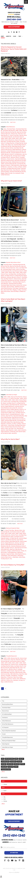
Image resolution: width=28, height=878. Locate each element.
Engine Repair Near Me (17, 146)
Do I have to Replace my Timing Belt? (12, 565)
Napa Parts (12, 549)
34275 (9, 138)
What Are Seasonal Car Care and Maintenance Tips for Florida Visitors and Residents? (13, 49)
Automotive (10, 166)
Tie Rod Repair (4, 555)
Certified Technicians (16, 550)
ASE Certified (3, 422)
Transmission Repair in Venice (9, 269)
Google (8, 860)
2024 (3, 787)
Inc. (7, 398)
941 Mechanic (4, 166)
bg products (14, 433)
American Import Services (6, 149)
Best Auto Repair (10, 286)
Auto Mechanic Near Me (6, 146)
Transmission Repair (11, 129)
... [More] (3, 749)
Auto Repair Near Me (11, 141)
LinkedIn (8, 32)
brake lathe (16, 764)
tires (3, 758)
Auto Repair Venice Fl (9, 275)
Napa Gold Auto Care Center (13, 280)
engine (15, 430)
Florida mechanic (10, 159)
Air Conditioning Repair (7, 714)
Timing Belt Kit (14, 675)
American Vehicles (9, 147)
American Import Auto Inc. (6, 282)
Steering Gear (20, 555)
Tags (19, 36)
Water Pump (16, 677)
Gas (12, 144)
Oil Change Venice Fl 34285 (19, 155)
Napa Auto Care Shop (21, 132)
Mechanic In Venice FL (6, 165)
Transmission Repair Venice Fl (19, 282)
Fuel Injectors (5, 717)
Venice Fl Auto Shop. (14, 135)
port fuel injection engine (6, 433)
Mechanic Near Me (5, 266)
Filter (2, 155)
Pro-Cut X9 (10, 766)
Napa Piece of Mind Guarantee (7, 160)
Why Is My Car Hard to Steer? (10, 439)
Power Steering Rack (12, 555)
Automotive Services (19, 406)
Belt (18, 678)
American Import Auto (5, 133)
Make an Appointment (14, 26)
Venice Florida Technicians (6, 288)
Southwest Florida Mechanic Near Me (18, 171)
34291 (24, 138)
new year (21, 758)
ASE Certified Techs (15, 165)
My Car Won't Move (8, 289)
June (4, 799)
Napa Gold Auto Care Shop (20, 160)
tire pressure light (5, 761)
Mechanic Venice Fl (15, 157)
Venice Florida (11, 425)
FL (8, 135)
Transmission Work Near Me (9, 130)
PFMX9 (22, 764)
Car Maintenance (18, 154)
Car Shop (15, 166)
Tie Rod (22, 550)
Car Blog (19, 289)
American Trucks (18, 140)
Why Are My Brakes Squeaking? (9, 730)
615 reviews (17, 14)
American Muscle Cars (9, 140)
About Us (8, 36)
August (4, 790)
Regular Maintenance (17, 149)
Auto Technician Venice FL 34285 (19, 270)
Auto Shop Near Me (21, 163)
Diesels (3, 37)
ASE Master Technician (20, 286)
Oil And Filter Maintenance (7, 724)
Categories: (5, 697)
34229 (13, 138)
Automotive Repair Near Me (10, 163)
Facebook (11, 32)
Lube (23, 154)
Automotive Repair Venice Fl (20, 144)
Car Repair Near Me (10, 143)
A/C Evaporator (5, 727)
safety (5, 129)
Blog (14, 36)
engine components (22, 430)
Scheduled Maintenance (15, 414)
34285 (16, 130)
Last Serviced (10, 411)
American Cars (9, 680)
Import (13, 412)
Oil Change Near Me (8, 155)
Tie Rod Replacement (12, 552)
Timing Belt (7, 675)
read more (12, 122)
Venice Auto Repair (15, 291)
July (4, 796)
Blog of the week (8, 173)
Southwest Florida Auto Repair (15, 283)
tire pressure (13, 761)
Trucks (17, 267)
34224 (2, 140)
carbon (6, 428)
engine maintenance (5, 431)
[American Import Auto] (14, 6)
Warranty (9, 277)
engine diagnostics (10, 430)
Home (2, 36)
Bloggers (3, 173)
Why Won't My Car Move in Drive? (13, 262)
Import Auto (20, 133)
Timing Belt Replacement (11, 656)
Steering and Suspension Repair (12, 528)
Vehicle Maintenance (10, 126)
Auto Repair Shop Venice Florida (13, 168)
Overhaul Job (19, 285)
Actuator (4, 734)
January (5, 784)
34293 (6, 138)
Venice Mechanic (16, 170)
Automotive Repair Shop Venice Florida (12, 426)
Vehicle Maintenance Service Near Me (15, 151)
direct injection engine (20, 431)
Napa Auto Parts (9, 415)
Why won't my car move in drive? (11, 181)
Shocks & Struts (5, 710)
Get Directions (14, 852)
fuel (15, 428)
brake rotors (9, 764)
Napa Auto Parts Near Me (10, 132)
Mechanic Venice (23, 135)
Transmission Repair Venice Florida (8, 285)
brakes (16, 766)
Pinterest (19, 32)
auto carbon (11, 428)
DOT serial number (9, 758)
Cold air (25, 143)
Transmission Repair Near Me (19, 264)
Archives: (4, 777)
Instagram (14, 32)
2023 (3, 793)
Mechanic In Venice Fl (9, 154)
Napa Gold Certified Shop (20, 159)
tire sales (19, 761)
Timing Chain (10, 677)
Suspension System (5, 538)
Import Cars (3, 680)
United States (15, 557)
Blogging (15, 289)
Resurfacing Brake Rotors (7, 704)
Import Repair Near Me (18, 147)
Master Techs (10, 422)
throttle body (12, 431)
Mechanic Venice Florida (6, 162)
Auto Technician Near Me (6, 136)
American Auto (14, 133)
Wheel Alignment (5, 744)
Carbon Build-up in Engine (11, 394)
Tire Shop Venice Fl (5, 558)
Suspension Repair (10, 554)
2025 (3, 781)
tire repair (4, 764)
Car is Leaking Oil (16, 173)
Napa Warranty (23, 165)
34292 (20, 130)
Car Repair (20, 166)
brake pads (4, 766)
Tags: (3, 755)
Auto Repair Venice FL (5, 157)
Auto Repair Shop (12, 274)
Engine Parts (9, 678)
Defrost (2, 144)
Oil (25, 154)
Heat (6, 144)
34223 (17, 138)
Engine (9, 144)
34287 (20, 138)
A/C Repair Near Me (18, 143)
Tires (11, 558)
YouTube (16, 32)
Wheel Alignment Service (20, 554)
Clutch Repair (16, 288)
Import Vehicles (20, 539)
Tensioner (15, 678)
